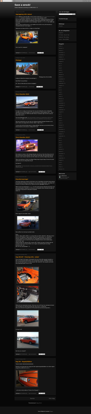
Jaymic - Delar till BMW (64, 39)
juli (59, 63)
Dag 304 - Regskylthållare (24, 361)
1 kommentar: (32, 86)
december (61, 52)
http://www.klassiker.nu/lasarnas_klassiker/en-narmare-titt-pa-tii (38, 118)
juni (59, 65)
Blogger (51, 411)
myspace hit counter (63, 178)
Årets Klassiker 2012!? (23, 137)
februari (60, 48)
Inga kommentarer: (32, 171)
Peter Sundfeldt (44, 21)
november (61, 54)
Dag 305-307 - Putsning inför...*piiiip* (27, 257)
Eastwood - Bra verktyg (64, 37)
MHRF (17, 16)
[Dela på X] (40, 52)
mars (60, 46)
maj (59, 67)
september (61, 59)
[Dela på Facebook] (41, 52)
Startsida (32, 398)
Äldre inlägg (52, 398)
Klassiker (31, 186)
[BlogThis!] (39, 52)
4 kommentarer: (32, 52)
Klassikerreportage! (22, 179)
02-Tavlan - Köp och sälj (64, 34)
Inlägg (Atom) (39, 402)
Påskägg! (19, 60)
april (60, 70)
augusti (60, 61)
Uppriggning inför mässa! (24, 14)
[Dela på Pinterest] (43, 52)
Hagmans (61, 32)
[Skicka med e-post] (38, 52)
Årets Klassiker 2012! (22, 94)
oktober (60, 57)
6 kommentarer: (32, 249)
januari (60, 50)
